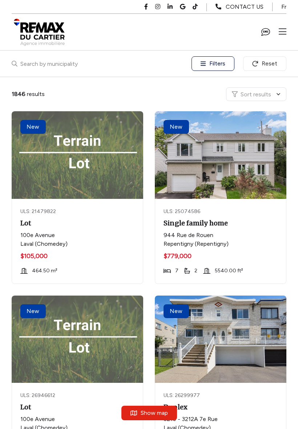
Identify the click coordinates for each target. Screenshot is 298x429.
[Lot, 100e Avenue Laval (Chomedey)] (78, 155)
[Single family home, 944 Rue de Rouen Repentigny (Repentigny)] (221, 155)
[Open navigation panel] (282, 32)
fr (283, 6)
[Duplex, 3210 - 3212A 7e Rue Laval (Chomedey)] (221, 339)
